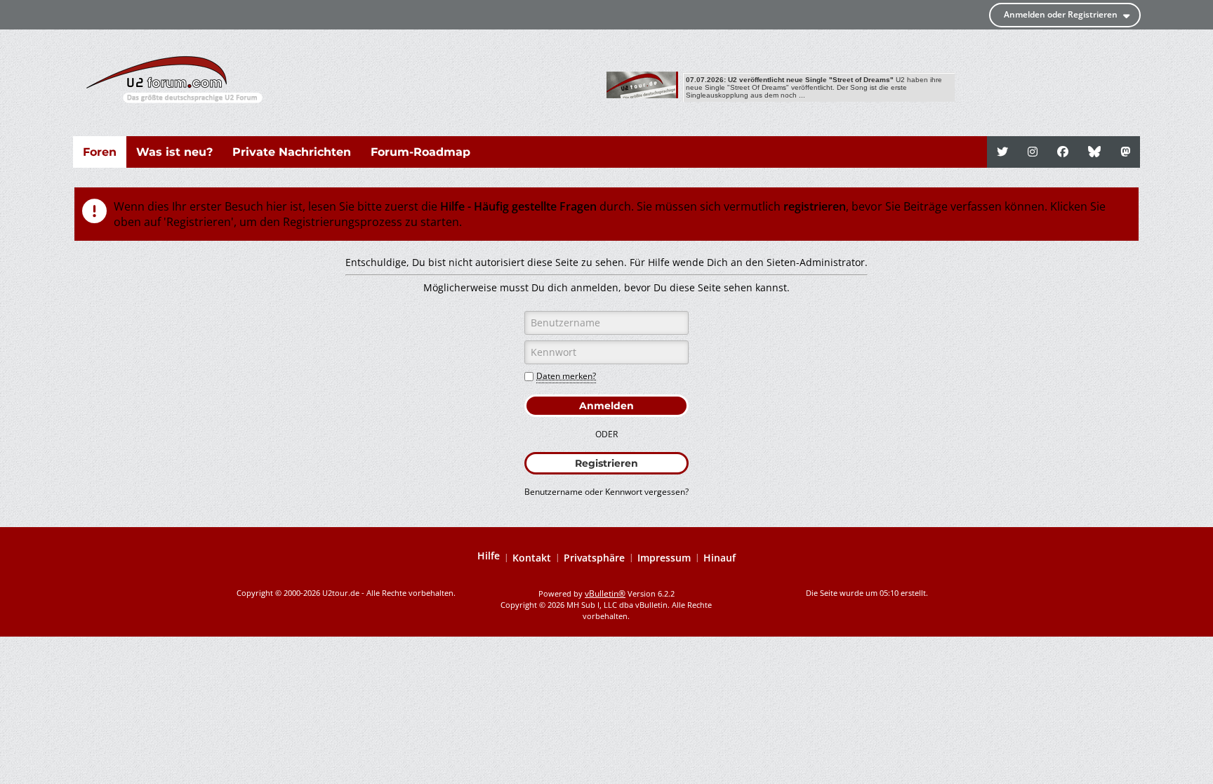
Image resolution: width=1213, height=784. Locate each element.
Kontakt (531, 558)
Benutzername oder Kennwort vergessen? (606, 492)
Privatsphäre (594, 558)
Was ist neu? (174, 152)
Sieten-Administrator (816, 262)
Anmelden (606, 405)
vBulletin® (605, 593)
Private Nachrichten (291, 152)
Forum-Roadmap (420, 152)
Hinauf (719, 558)
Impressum (664, 558)
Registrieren (606, 463)
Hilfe (488, 556)
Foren (100, 152)
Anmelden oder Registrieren (1061, 14)
